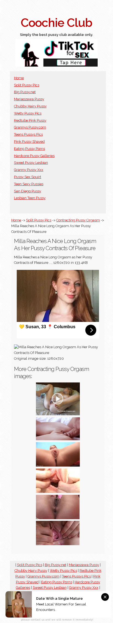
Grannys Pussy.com (30, 127)
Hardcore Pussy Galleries (34, 156)
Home (19, 78)
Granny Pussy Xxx (28, 170)
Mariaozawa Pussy (29, 99)
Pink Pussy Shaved (29, 141)
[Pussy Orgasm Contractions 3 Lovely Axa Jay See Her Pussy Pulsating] (58, 414)
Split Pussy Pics (26, 85)
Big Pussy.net (25, 92)
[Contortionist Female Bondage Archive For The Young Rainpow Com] (58, 518)
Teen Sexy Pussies (28, 184)
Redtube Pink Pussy (30, 120)
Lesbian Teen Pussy (30, 198)
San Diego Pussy (27, 191)
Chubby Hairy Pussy (30, 106)
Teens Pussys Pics (28, 134)
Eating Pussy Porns (29, 149)
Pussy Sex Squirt (27, 177)
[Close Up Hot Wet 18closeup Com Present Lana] (58, 465)
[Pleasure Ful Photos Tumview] (58, 439)
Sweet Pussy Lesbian (31, 163)
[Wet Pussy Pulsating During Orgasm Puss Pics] (58, 492)
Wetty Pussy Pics (27, 113)
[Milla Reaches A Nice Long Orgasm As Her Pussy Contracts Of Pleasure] (58, 544)
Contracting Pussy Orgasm (78, 220)
